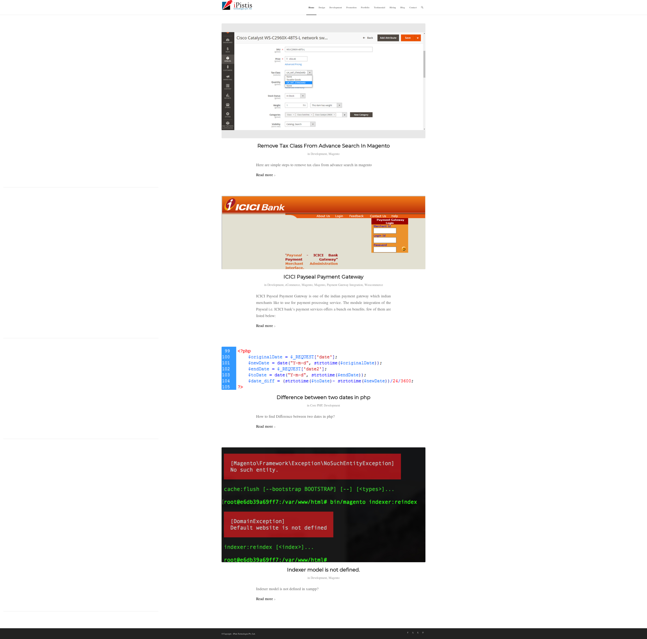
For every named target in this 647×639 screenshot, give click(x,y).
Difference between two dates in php (323, 397)
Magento (334, 154)
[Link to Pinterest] (422, 632)
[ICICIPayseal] (323, 232)
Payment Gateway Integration (345, 285)
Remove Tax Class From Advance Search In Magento (323, 146)
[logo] (237, 7)
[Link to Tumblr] (417, 632)
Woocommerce (373, 285)
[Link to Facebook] (407, 632)
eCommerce (292, 285)
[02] (323, 504)
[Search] (422, 7)
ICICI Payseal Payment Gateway (323, 277)
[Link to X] (412, 632)
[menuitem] (311, 7)
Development (319, 154)
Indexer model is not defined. (323, 570)
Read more (264, 174)
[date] (323, 368)
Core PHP (316, 405)
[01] (323, 80)
